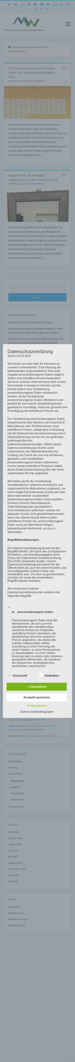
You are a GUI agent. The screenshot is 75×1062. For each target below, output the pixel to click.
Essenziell (20, 675)
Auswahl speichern (36, 697)
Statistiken (52, 675)
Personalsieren (37, 705)
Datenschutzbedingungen (37, 711)
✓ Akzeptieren (36, 686)
